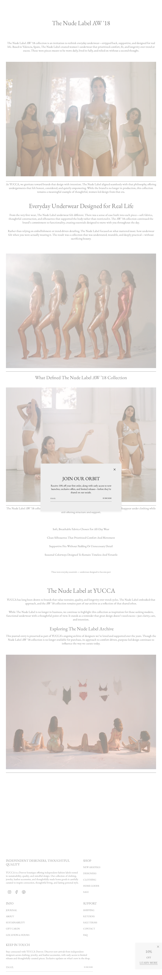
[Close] (115, 469)
